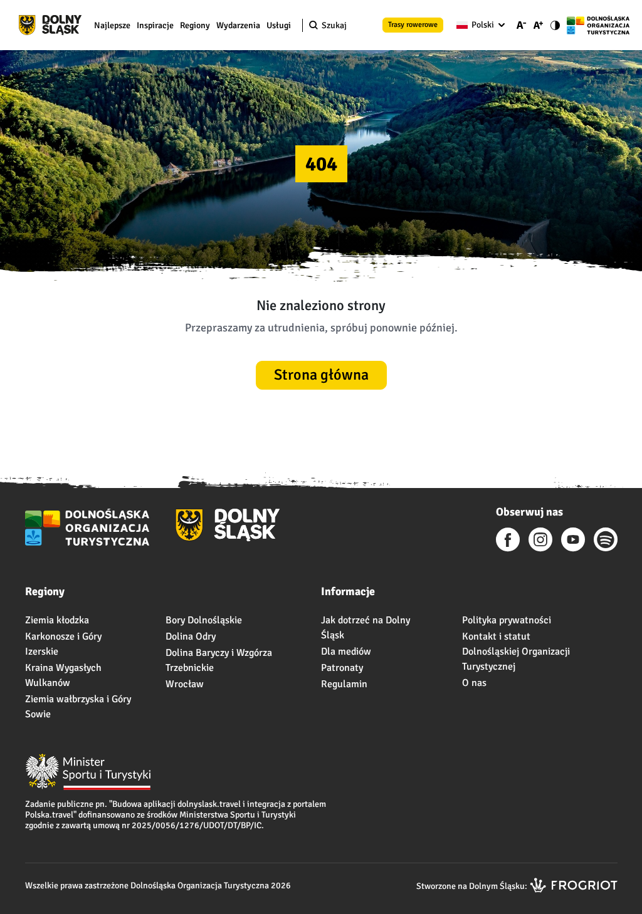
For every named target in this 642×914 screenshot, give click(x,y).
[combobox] (478, 25)
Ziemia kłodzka (57, 620)
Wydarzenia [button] (238, 25)
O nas (474, 683)
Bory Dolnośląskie (204, 620)
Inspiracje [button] (155, 25)
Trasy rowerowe (413, 24)
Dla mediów (346, 651)
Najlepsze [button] (112, 25)
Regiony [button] (195, 25)
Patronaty (342, 668)
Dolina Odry (191, 636)
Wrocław (185, 684)
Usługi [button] (278, 25)
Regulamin (344, 684)
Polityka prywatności (506, 620)
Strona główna (321, 374)
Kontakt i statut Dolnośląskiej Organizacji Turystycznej (516, 651)
